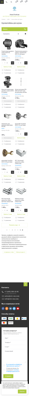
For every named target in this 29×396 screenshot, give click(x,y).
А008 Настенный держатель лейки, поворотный (19, 200)
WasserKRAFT (18, 165)
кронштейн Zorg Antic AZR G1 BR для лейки (7, 161)
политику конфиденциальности (12, 370)
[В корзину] (12, 62)
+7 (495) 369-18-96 (11, 291)
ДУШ (8, 19)
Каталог (2, 2)
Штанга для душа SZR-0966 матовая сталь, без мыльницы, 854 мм (21, 91)
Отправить (8, 376)
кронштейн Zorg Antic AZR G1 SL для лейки (20, 124)
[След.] (20, 230)
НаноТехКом (14, 14)
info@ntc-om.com (12, 299)
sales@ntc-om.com (12, 296)
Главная (3, 19)
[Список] (25, 34)
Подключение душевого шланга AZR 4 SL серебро (8, 53)
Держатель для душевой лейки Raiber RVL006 (7, 125)
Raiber (3, 128)
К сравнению (7, 73)
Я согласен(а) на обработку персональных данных (14, 365)
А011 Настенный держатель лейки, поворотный (19, 162)
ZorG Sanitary (5, 56)
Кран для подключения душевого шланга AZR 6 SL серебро (8, 91)
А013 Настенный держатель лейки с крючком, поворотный (7, 200)
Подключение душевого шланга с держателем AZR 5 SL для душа (21, 53)
